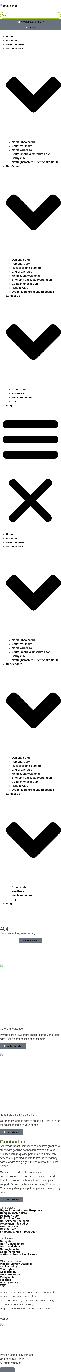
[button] (30, 470)
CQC (15, 401)
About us (11, 40)
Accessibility (8, 1272)
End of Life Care (22, 271)
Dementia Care (21, 259)
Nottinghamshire (10, 1249)
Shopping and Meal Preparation (32, 279)
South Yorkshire (22, 146)
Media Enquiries (22, 397)
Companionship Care (25, 283)
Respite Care (20, 287)
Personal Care (21, 263)
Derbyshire (19, 158)
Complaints (19, 389)
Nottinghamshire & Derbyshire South (35, 162)
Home (9, 36)
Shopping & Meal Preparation (18, 1231)
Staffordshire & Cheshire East (31, 154)
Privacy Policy (9, 1282)
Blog (9, 405)
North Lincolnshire (24, 142)
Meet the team (15, 44)
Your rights (7, 1269)
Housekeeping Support (26, 267)
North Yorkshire (22, 150)
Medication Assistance (26, 275)
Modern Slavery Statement (16, 1264)
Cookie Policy (8, 1266)
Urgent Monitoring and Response (33, 291)
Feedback (18, 393)
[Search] (57, 15)
